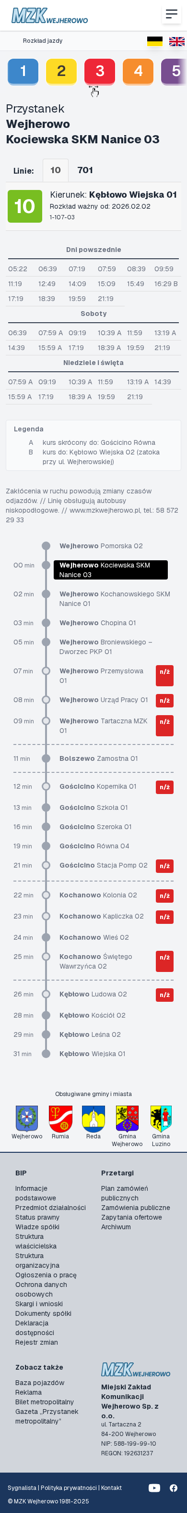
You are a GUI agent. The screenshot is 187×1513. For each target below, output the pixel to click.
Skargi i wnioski (39, 1303)
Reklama (28, 1392)
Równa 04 (94, 846)
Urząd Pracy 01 (103, 699)
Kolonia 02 (98, 895)
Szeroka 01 (95, 826)
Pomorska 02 (101, 546)
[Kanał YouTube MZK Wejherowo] (154, 1488)
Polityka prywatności (69, 1488)
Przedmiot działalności (50, 1207)
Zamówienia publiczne (135, 1207)
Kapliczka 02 (101, 916)
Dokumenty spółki (43, 1313)
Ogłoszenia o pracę (46, 1275)
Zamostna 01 (98, 758)
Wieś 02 (94, 937)
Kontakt (111, 1488)
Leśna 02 (90, 1034)
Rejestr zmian (36, 1342)
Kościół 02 (92, 1015)
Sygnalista (22, 1488)
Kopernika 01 (98, 786)
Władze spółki (37, 1227)
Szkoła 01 (93, 807)
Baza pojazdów (39, 1382)
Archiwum (116, 1227)
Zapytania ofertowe (131, 1217)
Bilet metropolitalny (44, 1402)
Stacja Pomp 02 (103, 865)
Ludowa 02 (93, 994)
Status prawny (37, 1217)
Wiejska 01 (92, 1053)
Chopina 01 (97, 622)
